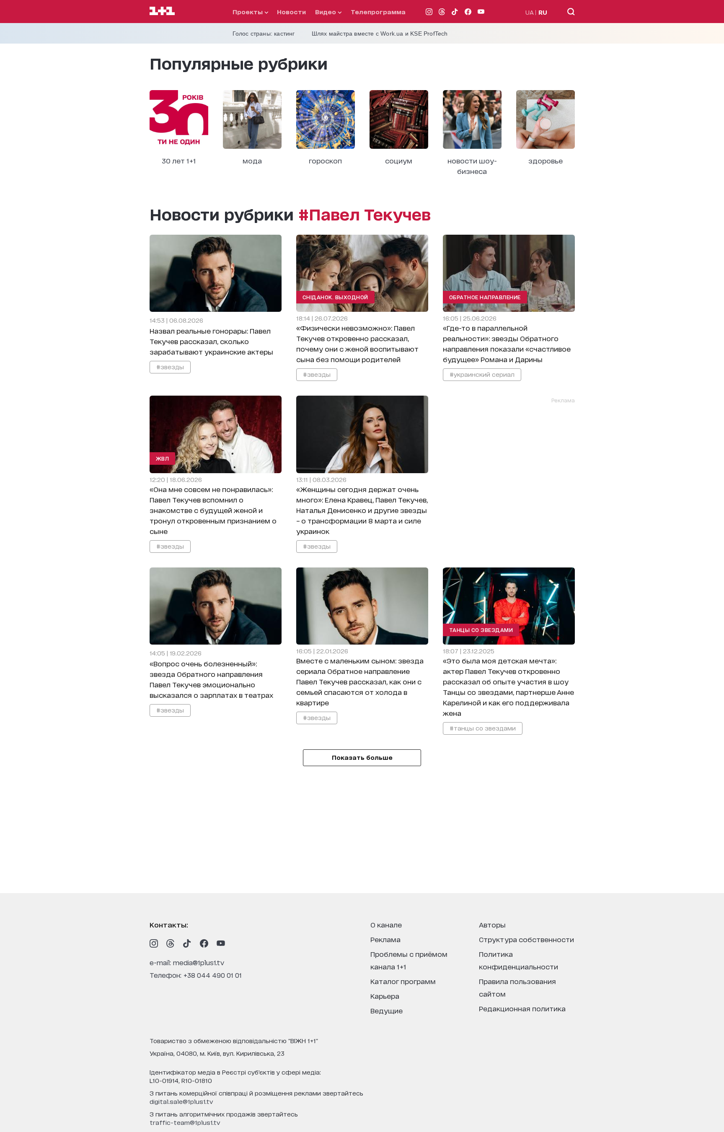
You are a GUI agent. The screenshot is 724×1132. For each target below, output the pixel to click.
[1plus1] (162, 11)
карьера (384, 996)
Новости (291, 11)
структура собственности (526, 939)
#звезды (170, 366)
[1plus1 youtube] (221, 943)
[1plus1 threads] (170, 943)
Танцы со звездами (481, 630)
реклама (385, 939)
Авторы (492, 924)
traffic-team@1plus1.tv (185, 1122)
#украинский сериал (482, 374)
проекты (248, 11)
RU (542, 12)
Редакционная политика (522, 1008)
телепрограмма (378, 11)
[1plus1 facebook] (204, 943)
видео (326, 11)
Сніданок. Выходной (335, 297)
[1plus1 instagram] (154, 943)
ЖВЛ (162, 458)
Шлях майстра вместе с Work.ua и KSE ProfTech (380, 33)
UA (529, 12)
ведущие (386, 1010)
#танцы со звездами (483, 727)
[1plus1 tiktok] (187, 943)
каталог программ (403, 981)
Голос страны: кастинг (264, 33)
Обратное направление (485, 297)
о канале (386, 924)
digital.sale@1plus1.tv (181, 1101)
